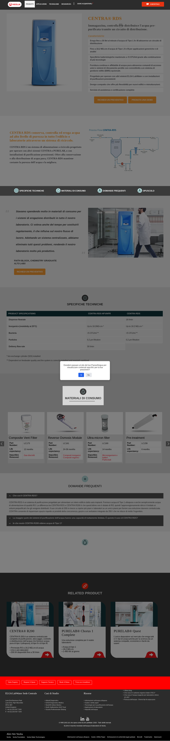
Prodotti (29, 4)
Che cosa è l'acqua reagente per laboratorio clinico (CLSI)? (141, 696)
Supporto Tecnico (47, 682)
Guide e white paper (92, 703)
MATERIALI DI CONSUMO (73, 191)
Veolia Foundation (19, 737)
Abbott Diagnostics (52, 700)
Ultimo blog (128, 690)
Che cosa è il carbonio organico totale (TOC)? (139, 693)
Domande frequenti (114, 191)
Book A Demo (64, 682)
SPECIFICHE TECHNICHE (31, 191)
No (88, 375)
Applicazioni (41, 4)
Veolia (9, 737)
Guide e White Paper (98, 737)
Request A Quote (29, 682)
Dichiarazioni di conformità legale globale (121, 737)
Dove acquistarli (84, 4)
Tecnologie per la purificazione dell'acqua (99, 705)
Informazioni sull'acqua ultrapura (96, 700)
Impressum (158, 737)
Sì (81, 375)
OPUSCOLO (148, 191)
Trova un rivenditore (82, 682)
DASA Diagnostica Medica (55, 703)
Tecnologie (54, 4)
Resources (66, 4)
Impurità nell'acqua (91, 709)
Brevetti (139, 737)
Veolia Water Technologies (36, 737)
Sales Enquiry (13, 682)
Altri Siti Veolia (15, 734)
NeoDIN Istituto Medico (53, 705)
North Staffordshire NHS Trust (56, 707)
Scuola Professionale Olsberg (56, 709)
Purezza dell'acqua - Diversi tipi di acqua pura (139, 699)
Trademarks (148, 737)
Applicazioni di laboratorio (94, 707)
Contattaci (154, 4)
